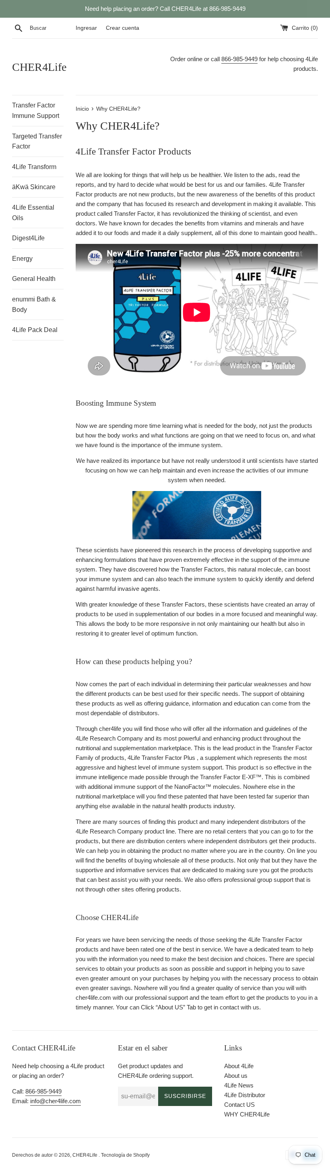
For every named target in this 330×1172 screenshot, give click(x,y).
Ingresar (86, 28)
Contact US (239, 1104)
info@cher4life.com (55, 1101)
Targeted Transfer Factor (37, 141)
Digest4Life (28, 238)
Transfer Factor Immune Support (35, 110)
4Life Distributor (244, 1095)
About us (236, 1075)
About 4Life (239, 1066)
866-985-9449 (239, 59)
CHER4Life (39, 67)
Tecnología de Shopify (125, 1155)
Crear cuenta (122, 28)
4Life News (239, 1085)
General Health (34, 278)
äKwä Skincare (34, 187)
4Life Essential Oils (33, 212)
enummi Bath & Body (34, 304)
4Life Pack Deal (35, 329)
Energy (22, 258)
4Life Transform (34, 166)
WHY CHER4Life (247, 1114)
